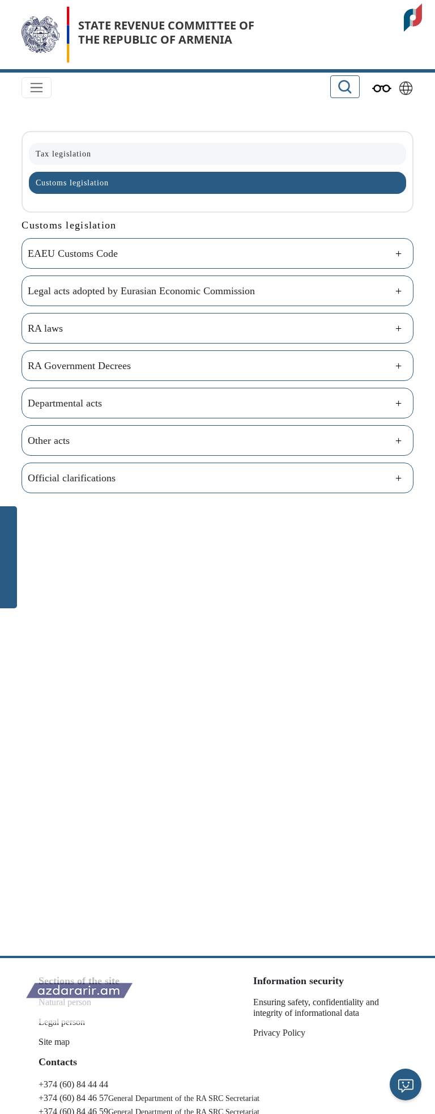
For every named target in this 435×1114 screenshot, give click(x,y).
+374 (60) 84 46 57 (73, 1098)
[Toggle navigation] (37, 87)
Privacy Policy (279, 1032)
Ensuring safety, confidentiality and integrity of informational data (316, 1007)
